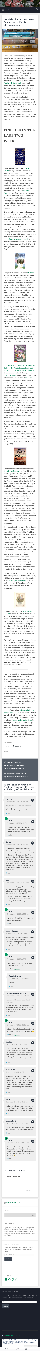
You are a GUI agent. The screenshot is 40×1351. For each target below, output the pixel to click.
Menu (7, 10)
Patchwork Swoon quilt (13, 83)
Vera (8, 1099)
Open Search (36, 9)
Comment (28, 1191)
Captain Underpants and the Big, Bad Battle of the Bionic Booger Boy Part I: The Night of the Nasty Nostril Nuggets (20, 367)
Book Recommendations (15, 765)
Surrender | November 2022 (17, 774)
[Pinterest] (9, 1279)
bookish (10, 768)
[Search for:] (19, 1215)
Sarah (8, 842)
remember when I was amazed (16, 239)
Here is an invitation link (22, 720)
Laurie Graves (12, 931)
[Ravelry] (16, 1279)
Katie (9, 821)
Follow (8, 1259)
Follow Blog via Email (11, 1244)
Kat (7, 880)
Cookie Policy (10, 1343)
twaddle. (28, 378)
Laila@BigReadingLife (16, 993)
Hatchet (31, 273)
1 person (17, 969)
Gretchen (10, 799)
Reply (32, 800)
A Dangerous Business (18, 581)
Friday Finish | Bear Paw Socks (17, 777)
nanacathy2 (11, 1121)
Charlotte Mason (10, 375)
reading (21, 768)
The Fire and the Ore (12, 471)
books (15, 768)
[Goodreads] (12, 1279)
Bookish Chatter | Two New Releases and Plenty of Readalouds (19, 22)
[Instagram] (6, 1279)
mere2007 (10, 1070)
